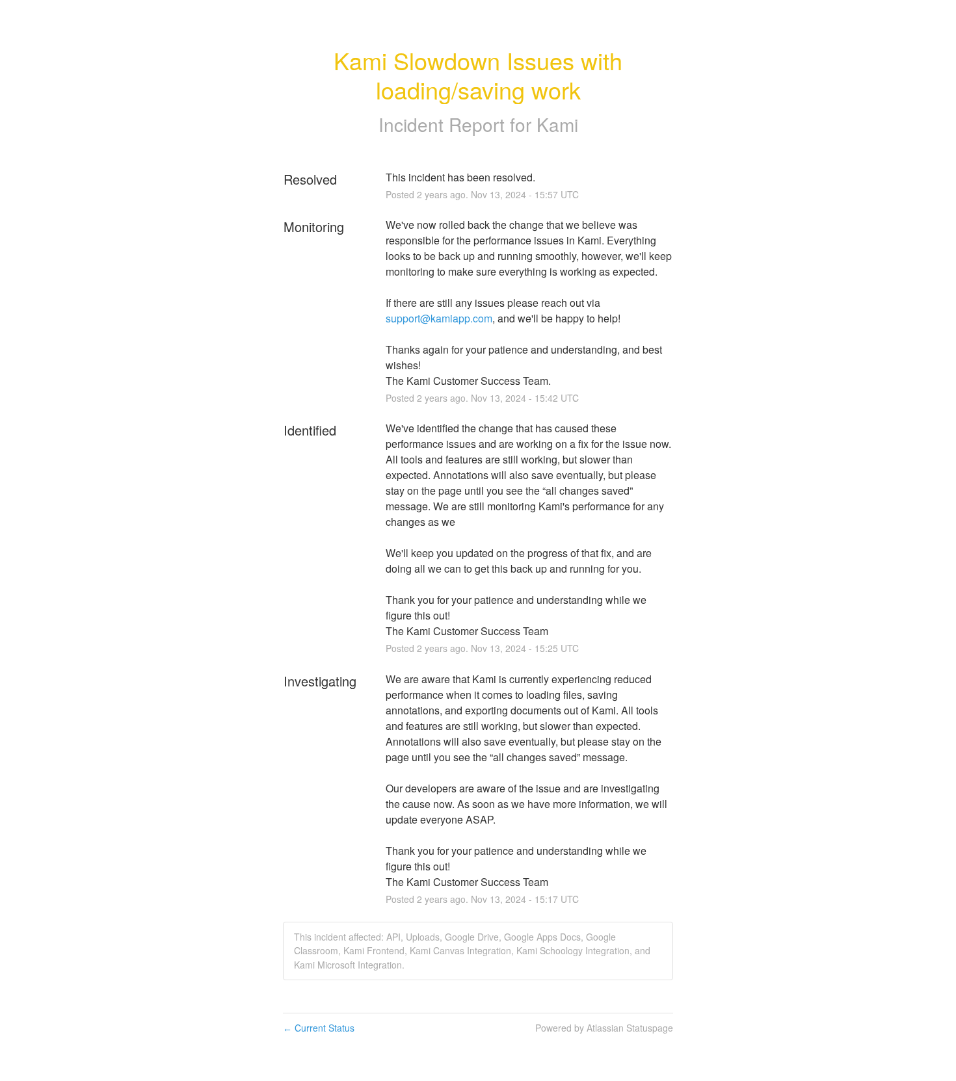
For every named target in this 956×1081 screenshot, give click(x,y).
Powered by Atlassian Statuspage (604, 1027)
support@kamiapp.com (439, 318)
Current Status (318, 1027)
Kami (557, 124)
